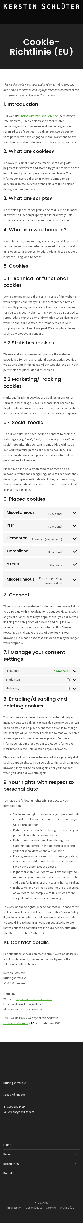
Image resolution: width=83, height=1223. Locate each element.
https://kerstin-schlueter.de (39, 116)
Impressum (14, 1208)
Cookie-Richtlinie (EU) (60, 1208)
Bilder (7, 1154)
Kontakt (8, 1173)
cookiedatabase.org (16, 1023)
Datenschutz (34, 1208)
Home (7, 1145)
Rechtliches (11, 1164)
